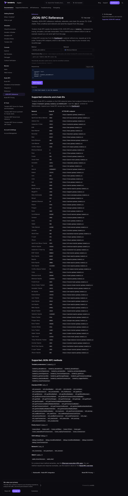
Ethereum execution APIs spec (72, 463)
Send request (37, 82)
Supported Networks (22, 7)
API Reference (34, 7)
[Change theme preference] (122, 2)
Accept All (16, 491)
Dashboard (58, 38)
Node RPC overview (86, 466)
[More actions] (92, 17)
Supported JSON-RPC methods (111, 19)
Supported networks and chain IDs (112, 16)
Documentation (8, 7)
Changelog (56, 7)
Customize (34, 491)
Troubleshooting (46, 7)
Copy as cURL (89, 66)
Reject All (7, 491)
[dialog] (21, 487)
